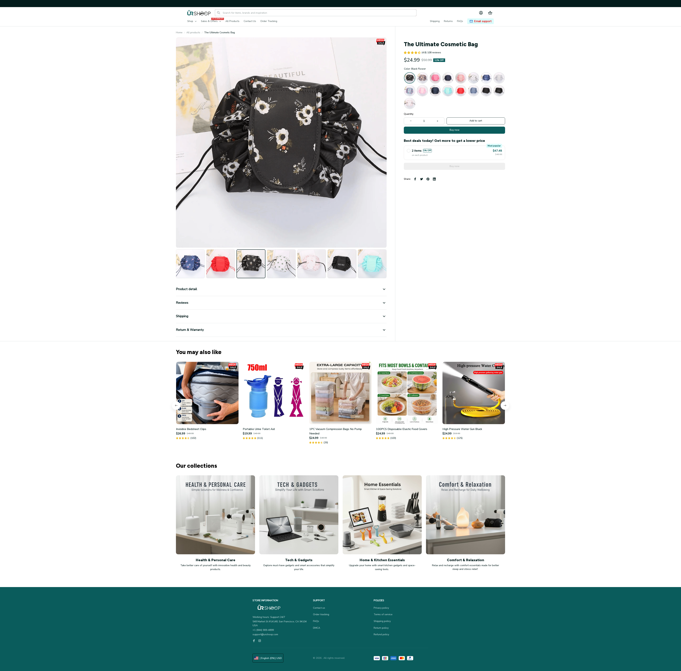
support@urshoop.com (265, 634)
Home (179, 32)
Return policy (381, 628)
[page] (483, 21)
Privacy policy (381, 608)
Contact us (319, 608)
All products (193, 32)
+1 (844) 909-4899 (263, 630)
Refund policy (381, 634)
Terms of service (383, 614)
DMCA (316, 628)
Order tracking (321, 614)
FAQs (316, 621)
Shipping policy (382, 621)
